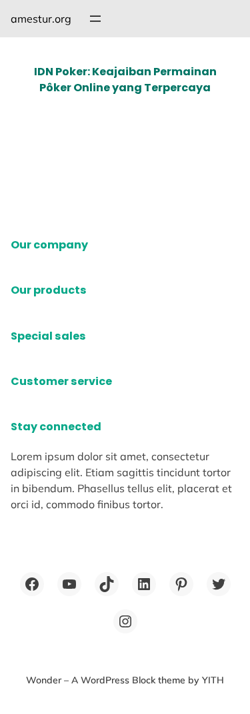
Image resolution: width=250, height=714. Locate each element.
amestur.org (41, 18)
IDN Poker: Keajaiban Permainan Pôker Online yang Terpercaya (125, 79)
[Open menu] (95, 19)
